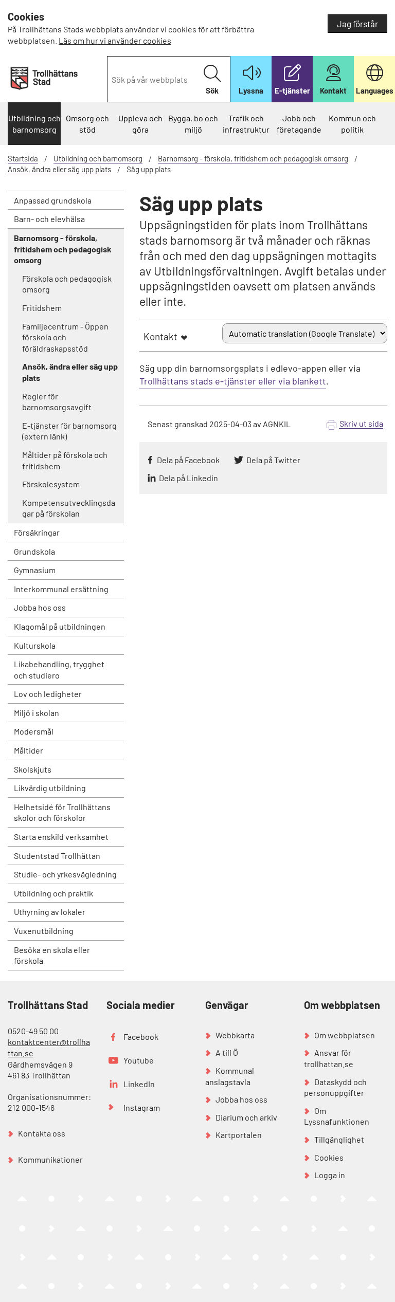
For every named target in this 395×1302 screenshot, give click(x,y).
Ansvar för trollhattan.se (328, 1058)
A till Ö (227, 1052)
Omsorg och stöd (87, 123)
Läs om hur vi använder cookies (115, 40)
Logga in (329, 1175)
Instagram (141, 1107)
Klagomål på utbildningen (59, 626)
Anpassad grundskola (53, 200)
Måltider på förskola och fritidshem (64, 460)
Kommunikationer (50, 1159)
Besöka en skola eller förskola (52, 955)
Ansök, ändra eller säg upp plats (59, 169)
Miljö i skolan (36, 713)
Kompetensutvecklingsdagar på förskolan (68, 508)
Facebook (140, 1036)
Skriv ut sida (361, 423)
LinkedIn (139, 1084)
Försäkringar (37, 532)
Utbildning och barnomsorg (34, 123)
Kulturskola (35, 645)
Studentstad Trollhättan (57, 855)
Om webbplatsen (344, 1035)
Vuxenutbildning (44, 931)
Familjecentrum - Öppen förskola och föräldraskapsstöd (65, 337)
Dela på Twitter (273, 460)
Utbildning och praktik (53, 893)
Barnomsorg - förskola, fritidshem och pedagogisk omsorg (253, 158)
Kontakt (160, 336)
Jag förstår (357, 24)
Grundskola (34, 551)
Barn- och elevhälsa (49, 219)
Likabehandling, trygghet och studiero (59, 669)
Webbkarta (235, 1035)
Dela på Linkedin (188, 478)
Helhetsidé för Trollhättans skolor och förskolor (62, 812)
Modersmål (33, 731)
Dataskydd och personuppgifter (335, 1087)
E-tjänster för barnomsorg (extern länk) (69, 431)
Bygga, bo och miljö (193, 123)
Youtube (138, 1060)
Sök (212, 90)
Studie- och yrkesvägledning (65, 874)
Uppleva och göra (140, 123)
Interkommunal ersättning (61, 589)
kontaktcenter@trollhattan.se (49, 1047)
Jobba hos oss (40, 607)
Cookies (329, 1157)
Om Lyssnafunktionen (336, 1116)
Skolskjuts (32, 769)
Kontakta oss (41, 1133)
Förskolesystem (51, 484)
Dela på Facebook (188, 460)
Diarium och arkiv (246, 1117)
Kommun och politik (352, 123)
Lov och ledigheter (48, 694)
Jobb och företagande (299, 123)
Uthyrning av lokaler (49, 911)
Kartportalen (239, 1135)
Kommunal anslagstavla (229, 1076)
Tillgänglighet (339, 1139)
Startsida (23, 158)
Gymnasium (35, 570)
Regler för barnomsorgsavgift (57, 401)
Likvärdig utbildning (50, 788)
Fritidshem (42, 308)
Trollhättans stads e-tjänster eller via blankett (232, 381)
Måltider (28, 750)
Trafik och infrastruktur (246, 123)
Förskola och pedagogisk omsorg (67, 284)
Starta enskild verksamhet (61, 836)
